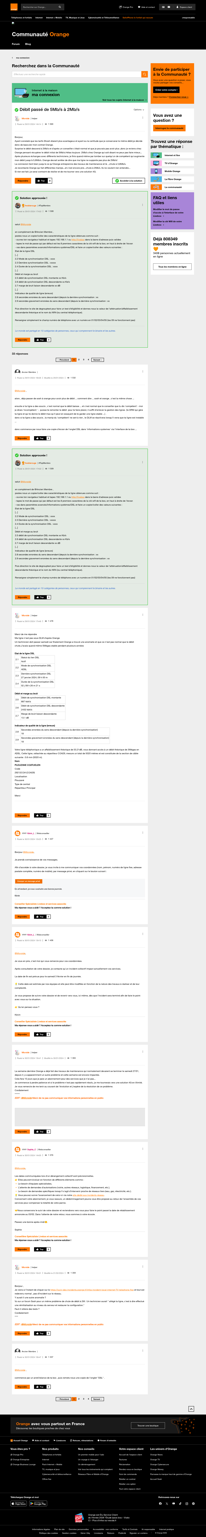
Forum (16, 43)
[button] (143, 117)
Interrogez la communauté (169, 128)
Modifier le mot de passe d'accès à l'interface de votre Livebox (168, 212)
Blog (28, 43)
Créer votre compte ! (166, 89)
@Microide (25, 224)
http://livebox (78, 239)
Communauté (40, 34)
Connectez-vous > (178, 97)
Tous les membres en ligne (172, 266)
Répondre (23, 180)
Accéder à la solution (131, 180)
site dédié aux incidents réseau (88, 1195)
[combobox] (76, 74)
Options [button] (138, 109)
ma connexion (22, 57)
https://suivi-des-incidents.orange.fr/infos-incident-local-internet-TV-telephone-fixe (92, 1289)
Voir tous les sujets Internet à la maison (123, 99)
